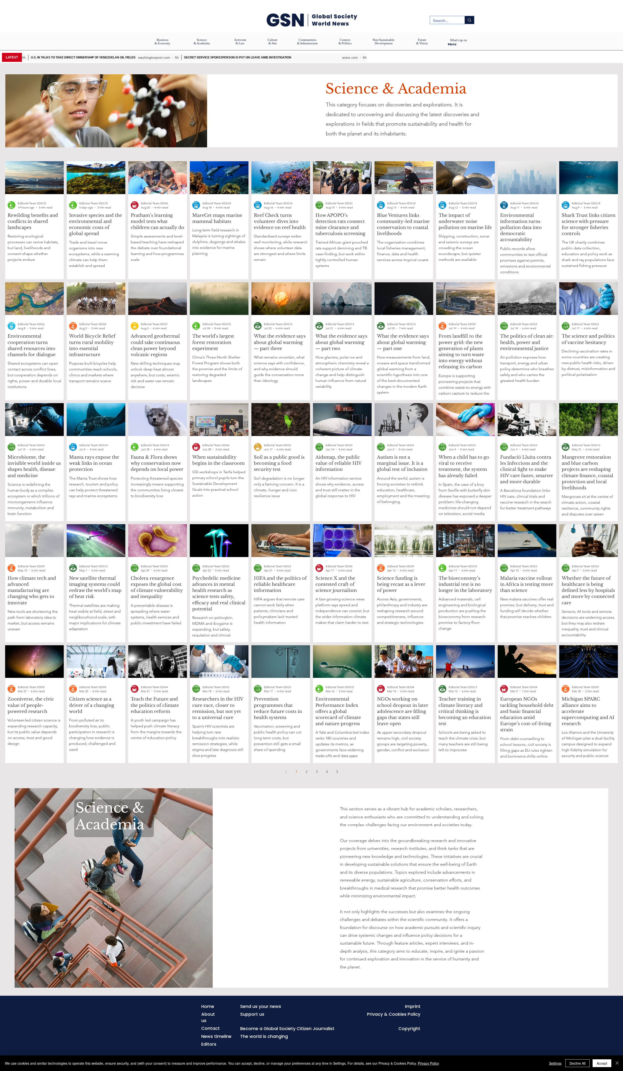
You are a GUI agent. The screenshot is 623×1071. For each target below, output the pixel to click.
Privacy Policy (428, 1063)
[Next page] (337, 771)
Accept (602, 1063)
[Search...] (469, 20)
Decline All (577, 1063)
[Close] (617, 1063)
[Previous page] (286, 771)
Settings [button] (555, 1063)
